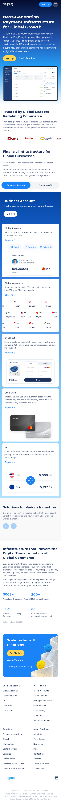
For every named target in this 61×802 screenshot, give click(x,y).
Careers (37, 758)
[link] (10, 240)
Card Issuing (39, 710)
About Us (37, 734)
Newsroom (38, 744)
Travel (6, 739)
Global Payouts (10, 695)
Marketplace (9, 744)
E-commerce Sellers (12, 734)
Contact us (38, 753)
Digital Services (10, 749)
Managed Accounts (42, 700)
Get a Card (8, 710)
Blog (35, 749)
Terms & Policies (41, 763)
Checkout (7, 705)
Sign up (45, 4)
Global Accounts (10, 690)
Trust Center (39, 739)
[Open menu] (55, 4)
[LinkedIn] (56, 778)
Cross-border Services (13, 768)
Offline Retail (9, 758)
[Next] (14, 526)
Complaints (38, 768)
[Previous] (6, 526)
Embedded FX (39, 705)
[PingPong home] (8, 4)
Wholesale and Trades (13, 763)
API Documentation (42, 720)
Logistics (7, 753)
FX (4, 700)
